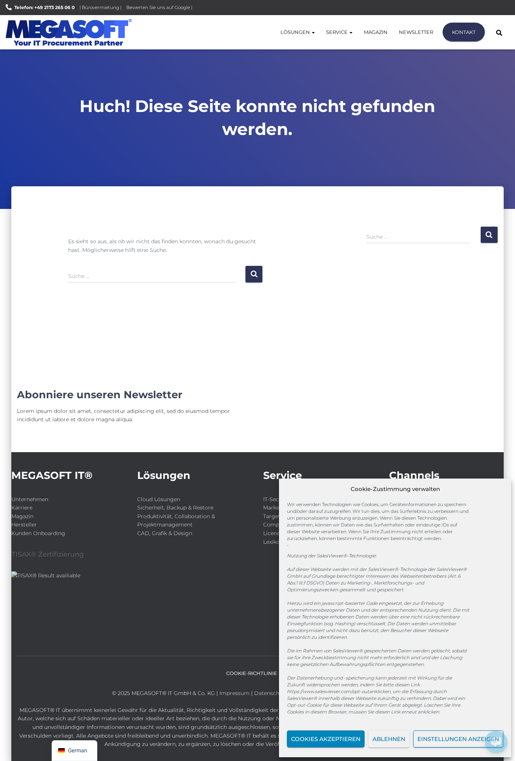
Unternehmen (29, 499)
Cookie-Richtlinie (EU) (257, 673)
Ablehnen (388, 739)
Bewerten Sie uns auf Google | (159, 7)
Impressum (234, 693)
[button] (313, 32)
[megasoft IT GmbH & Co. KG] (69, 32)
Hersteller (24, 524)
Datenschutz (271, 693)
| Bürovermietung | (100, 7)
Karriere (21, 507)
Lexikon (273, 542)
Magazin (376, 32)
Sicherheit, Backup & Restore (175, 507)
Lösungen (295, 32)
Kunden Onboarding (38, 533)
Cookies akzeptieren (325, 739)
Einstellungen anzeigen (458, 739)
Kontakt (463, 32)
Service (337, 32)
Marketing (276, 507)
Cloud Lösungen (158, 499)
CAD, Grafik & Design (164, 533)
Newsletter (416, 32)
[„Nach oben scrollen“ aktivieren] (15, 745)
